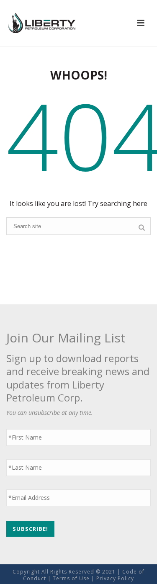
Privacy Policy (115, 578)
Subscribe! (30, 529)
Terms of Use (71, 578)
